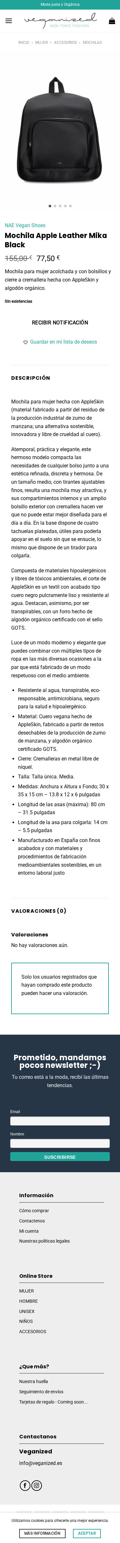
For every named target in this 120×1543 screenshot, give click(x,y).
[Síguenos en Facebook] (25, 1485)
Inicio (23, 42)
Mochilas (92, 42)
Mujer (41, 42)
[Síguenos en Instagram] (36, 1485)
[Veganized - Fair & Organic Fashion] (60, 21)
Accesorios (65, 42)
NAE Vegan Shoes (25, 225)
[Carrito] (112, 21)
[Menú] (8, 20)
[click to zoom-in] (60, 131)
